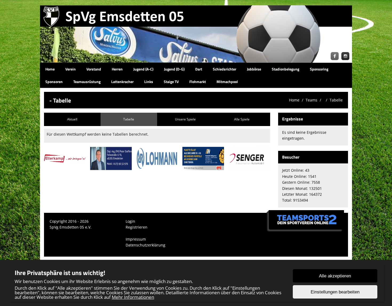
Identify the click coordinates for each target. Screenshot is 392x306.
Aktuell (72, 119)
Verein (70, 69)
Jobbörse (254, 69)
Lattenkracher (122, 81)
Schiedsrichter (224, 69)
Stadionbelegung (285, 69)
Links (148, 81)
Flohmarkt (197, 81)
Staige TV (171, 81)
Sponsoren (54, 81)
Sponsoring (319, 69)
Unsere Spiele (185, 119)
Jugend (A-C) (143, 69)
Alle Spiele (242, 119)
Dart (198, 69)
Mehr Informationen (133, 297)
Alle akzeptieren (335, 275)
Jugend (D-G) (174, 69)
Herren (117, 69)
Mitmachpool (227, 81)
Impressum (136, 239)
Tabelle (336, 100)
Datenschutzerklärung (145, 245)
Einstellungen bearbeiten (335, 292)
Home (50, 69)
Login (130, 221)
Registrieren (136, 227)
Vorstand (93, 69)
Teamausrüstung (87, 81)
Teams (311, 100)
